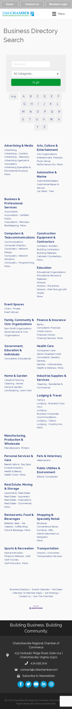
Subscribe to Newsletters (38, 676)
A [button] (24, 96)
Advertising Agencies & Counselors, (16, 162)
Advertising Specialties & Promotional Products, (17, 169)
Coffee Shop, (21, 526)
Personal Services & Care (18, 458)
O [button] (38, 111)
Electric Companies (47, 476)
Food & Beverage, (14, 530)
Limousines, (53, 552)
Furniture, (42, 530)
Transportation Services (49, 556)
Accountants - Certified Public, (16, 217)
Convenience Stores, (48, 526)
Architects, (42, 245)
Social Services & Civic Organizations (16, 333)
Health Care (45, 346)
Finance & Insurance (51, 320)
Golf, (28, 556)
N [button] (31, 111)
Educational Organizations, (51, 272)
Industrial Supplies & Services (51, 378)
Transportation (48, 548)
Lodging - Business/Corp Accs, (51, 405)
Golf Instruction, (12, 563)
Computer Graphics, (15, 245)
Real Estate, (24, 492)
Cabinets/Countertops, (49, 256)
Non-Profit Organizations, (18, 328)
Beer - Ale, (20, 523)
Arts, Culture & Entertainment (47, 147)
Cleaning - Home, (13, 383)
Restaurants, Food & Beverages (19, 517)
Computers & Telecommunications (19, 235)
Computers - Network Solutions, (16, 257)
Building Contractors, (48, 249)
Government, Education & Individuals (13, 350)
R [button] (59, 111)
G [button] (24, 104)
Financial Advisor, (46, 334)
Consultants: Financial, (49, 327)
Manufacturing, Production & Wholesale (15, 439)
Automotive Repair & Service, (48, 186)
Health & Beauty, (13, 471)
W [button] (51, 119)
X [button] (59, 119)
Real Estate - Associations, (18, 499)
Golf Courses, (11, 559)
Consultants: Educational (17, 358)
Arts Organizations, (47, 154)
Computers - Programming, (19, 262)
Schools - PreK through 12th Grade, (52, 291)
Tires (51, 191)
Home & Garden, (13, 387)
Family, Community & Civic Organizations (19, 322)
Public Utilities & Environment (48, 470)
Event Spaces (14, 304)
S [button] (23, 119)
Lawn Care (25, 390)
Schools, (41, 282)
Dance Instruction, (13, 552)
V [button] (44, 119)
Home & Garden (15, 375)
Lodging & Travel (49, 395)
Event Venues (11, 312)
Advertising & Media (18, 145)
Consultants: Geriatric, (48, 357)
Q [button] (52, 111)
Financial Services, (46, 338)
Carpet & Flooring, (14, 380)
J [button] (44, 104)
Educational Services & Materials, (49, 277)
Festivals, (58, 157)
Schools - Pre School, (48, 285)
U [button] (37, 119)
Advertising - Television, (17, 156)
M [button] (23, 111)
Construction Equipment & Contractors (46, 237)
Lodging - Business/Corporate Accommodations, (48, 413)
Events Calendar (40, 589)
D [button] (45, 96)
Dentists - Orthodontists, (50, 364)
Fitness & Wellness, (14, 556)
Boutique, (42, 523)
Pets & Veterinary (49, 456)
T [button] (30, 119)
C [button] (38, 96)
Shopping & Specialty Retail (48, 517)
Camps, (41, 399)
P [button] (45, 111)
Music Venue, (44, 161)
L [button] (58, 104)
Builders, (53, 245)
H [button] (32, 104)
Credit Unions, (44, 331)
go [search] (37, 82)
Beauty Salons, (12, 464)
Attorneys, (24, 221)
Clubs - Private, (12, 308)
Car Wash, (42, 191)
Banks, (40, 324)
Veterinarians (44, 460)
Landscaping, (11, 390)
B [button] (31, 96)
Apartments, (10, 492)
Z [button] (44, 127)
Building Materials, (47, 252)
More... (8, 174)
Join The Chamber (43, 596)
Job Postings (51, 592)
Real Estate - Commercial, (18, 503)
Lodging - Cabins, (46, 420)
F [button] (58, 96)
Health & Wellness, (47, 367)
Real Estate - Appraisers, (17, 496)
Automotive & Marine (47, 174)
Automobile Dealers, (48, 180)
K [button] (51, 104)
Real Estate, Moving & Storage (18, 486)
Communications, (13, 241)
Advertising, (10, 150)
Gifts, (50, 530)
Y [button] (37, 127)
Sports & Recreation (19, 548)
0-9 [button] (13, 96)
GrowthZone (49, 703)
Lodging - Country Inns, (50, 424)
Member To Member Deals (27, 592)
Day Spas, (26, 464)
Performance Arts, (46, 164)
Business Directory (19, 589)
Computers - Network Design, (16, 250)
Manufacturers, (12, 447)
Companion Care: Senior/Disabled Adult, (49, 352)
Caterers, (9, 526)
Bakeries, (9, 523)
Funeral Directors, (13, 467)
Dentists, (41, 360)
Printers (25, 447)
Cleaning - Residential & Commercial (50, 386)
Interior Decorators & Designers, (48, 535)
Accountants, (11, 211)
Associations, (11, 221)
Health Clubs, (11, 474)
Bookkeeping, (11, 225)
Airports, (41, 552)
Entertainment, (44, 157)
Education (44, 267)
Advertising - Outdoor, (16, 153)
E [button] (52, 96)
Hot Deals (57, 589)
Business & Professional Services (13, 203)
